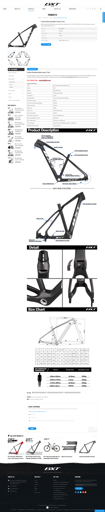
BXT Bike (55, 480)
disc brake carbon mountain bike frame (61, 482)
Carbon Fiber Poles (73, 509)
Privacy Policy (37, 492)
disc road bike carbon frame (59, 498)
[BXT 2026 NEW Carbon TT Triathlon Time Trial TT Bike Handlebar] (11, 160)
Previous (94, 435)
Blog (35, 486)
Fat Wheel (11, 87)
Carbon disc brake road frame (59, 492)
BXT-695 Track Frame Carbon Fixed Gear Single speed (19, 109)
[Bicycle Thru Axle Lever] (52, 446)
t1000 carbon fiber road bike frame (60, 484)
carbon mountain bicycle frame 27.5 (56, 392)
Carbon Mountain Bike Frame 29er (36, 399)
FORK (10, 93)
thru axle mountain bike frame (40, 392)
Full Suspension (12, 81)
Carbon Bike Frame (57, 490)
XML (35, 490)
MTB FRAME (45, 17)
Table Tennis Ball (81, 509)
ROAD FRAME (12, 90)
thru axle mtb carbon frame (59, 488)
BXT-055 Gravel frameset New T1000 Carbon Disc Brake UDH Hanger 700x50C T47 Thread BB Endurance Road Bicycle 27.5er (19, 123)
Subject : (37, 411)
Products (31, 9)
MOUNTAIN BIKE (12, 72)
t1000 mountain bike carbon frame (73, 392)
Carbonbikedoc (66, 509)
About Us (17, 9)
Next (96, 435)
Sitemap (36, 488)
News (44, 9)
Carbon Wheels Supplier (30, 509)
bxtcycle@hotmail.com (14, 488)
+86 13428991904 (13, 486)
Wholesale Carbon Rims (51, 509)
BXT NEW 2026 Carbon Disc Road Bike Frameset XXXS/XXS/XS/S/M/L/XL (19, 152)
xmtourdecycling (59, 509)
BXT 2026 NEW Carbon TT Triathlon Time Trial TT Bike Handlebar (19, 159)
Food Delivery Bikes (21, 509)
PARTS (10, 97)
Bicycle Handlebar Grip (89, 509)
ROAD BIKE (11, 75)
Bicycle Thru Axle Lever (49, 456)
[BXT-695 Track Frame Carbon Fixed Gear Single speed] (11, 110)
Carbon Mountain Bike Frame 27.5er (39, 411)
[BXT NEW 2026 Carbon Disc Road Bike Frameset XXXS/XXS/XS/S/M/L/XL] (11, 153)
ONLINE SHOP (72, 9)
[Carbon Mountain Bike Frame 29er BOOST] (87, 446)
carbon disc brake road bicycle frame (60, 494)
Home (4, 9)
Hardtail (50, 17)
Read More (17, 112)
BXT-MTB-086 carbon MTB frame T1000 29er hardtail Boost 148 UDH (19, 137)
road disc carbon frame (58, 496)
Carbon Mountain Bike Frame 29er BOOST (40, 397)
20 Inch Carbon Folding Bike (14, 100)
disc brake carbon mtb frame (59, 486)
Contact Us (57, 9)
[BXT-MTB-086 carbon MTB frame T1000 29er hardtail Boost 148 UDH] (11, 139)
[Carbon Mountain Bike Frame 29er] (69, 446)
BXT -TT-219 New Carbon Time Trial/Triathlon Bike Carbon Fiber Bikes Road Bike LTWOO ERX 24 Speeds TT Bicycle (19, 116)
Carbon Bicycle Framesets (41, 509)
